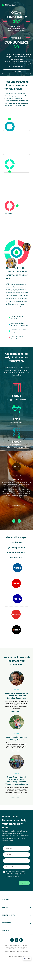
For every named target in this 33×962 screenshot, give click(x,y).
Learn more (15, 711)
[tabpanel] (16, 490)
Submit (24, 883)
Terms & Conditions (10, 951)
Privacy (18, 951)
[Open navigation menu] (28, 4)
